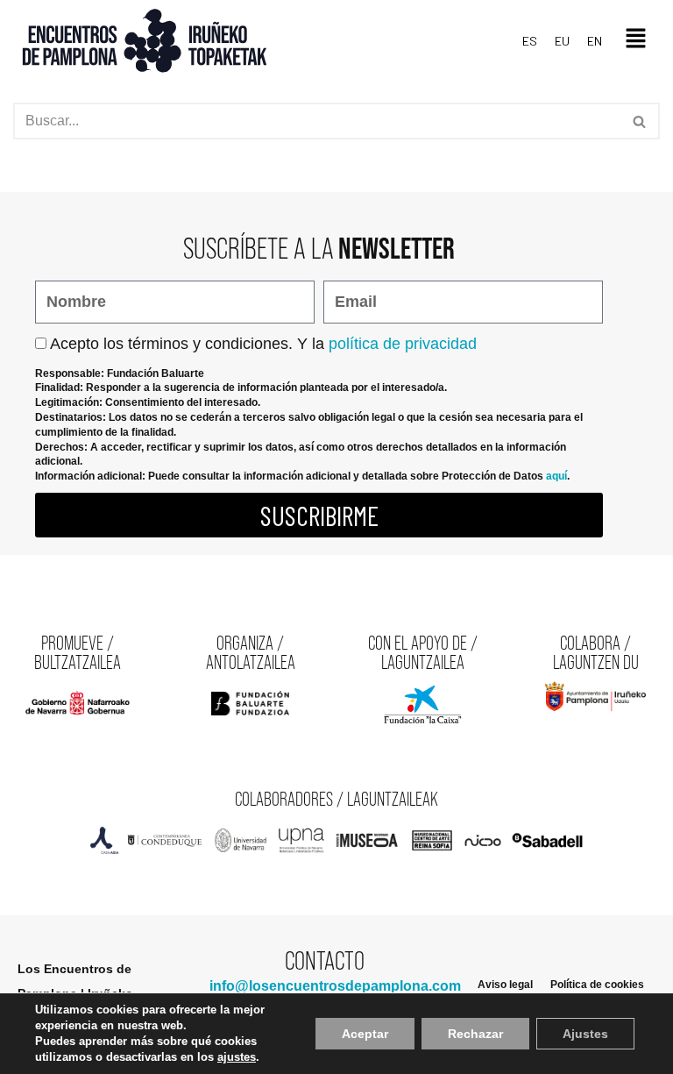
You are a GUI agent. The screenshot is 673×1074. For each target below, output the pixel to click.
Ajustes (585, 1034)
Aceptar (365, 1034)
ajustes (236, 1056)
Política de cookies (597, 984)
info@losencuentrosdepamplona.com (335, 985)
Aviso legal (505, 984)
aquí (556, 476)
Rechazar (475, 1034)
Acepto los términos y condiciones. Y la (263, 343)
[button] (635, 40)
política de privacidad (403, 343)
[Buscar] (640, 121)
